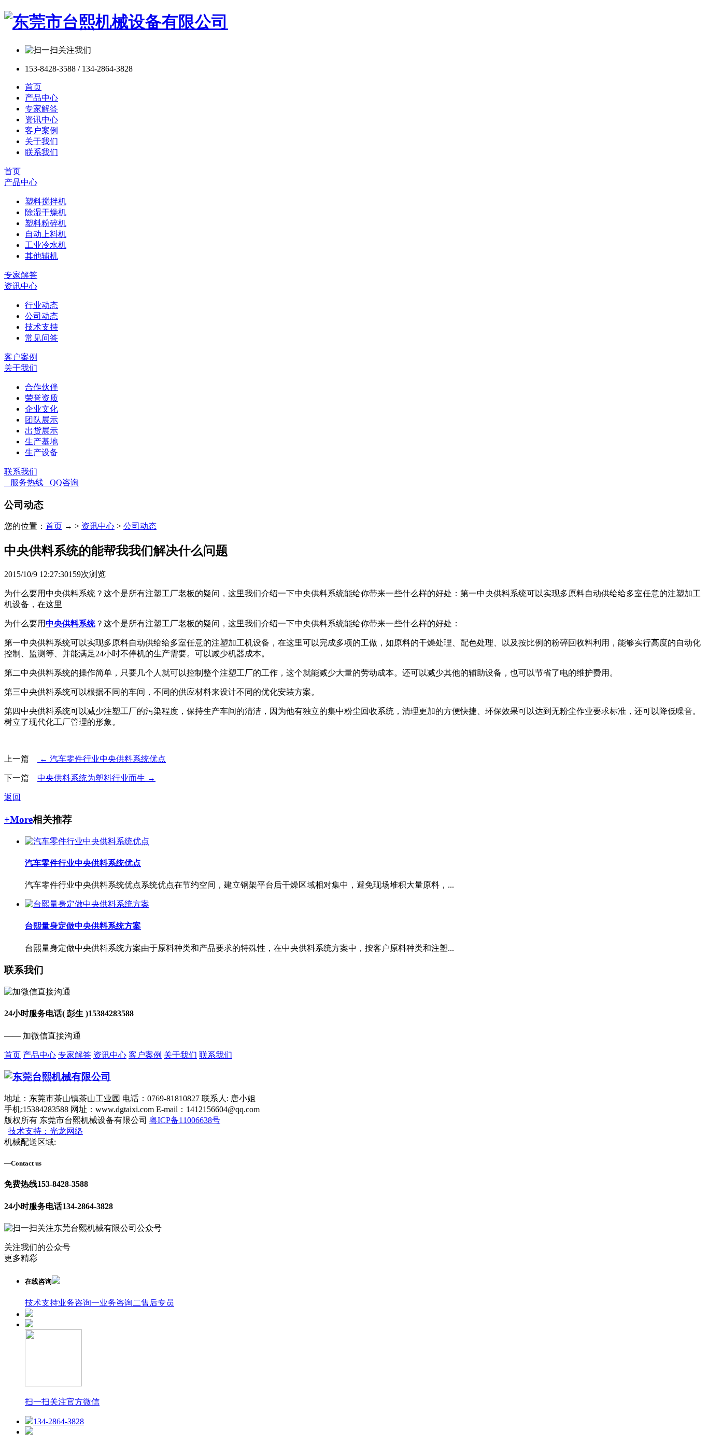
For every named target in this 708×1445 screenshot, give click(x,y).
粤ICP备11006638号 (184, 1120)
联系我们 (41, 152)
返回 (12, 797)
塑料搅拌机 (45, 201)
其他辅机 (41, 255)
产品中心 (41, 97)
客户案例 (41, 130)
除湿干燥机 (45, 212)
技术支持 (41, 326)
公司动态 (41, 316)
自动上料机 (45, 234)
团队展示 (41, 419)
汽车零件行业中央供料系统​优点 (83, 863)
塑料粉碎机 (45, 223)
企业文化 (41, 408)
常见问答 (41, 337)
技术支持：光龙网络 (45, 1131)
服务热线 (24, 482)
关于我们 (41, 141)
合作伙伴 (41, 387)
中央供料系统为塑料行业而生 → (96, 778)
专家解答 (41, 108)
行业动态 (41, 305)
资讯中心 (41, 119)
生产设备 (41, 452)
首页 (33, 86)
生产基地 (41, 441)
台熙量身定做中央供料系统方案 (83, 925)
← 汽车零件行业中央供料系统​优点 (101, 758)
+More (18, 819)
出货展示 (41, 430)
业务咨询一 (79, 1302)
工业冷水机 (45, 245)
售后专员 (157, 1302)
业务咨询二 (120, 1302)
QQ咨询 (61, 482)
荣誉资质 (41, 398)
